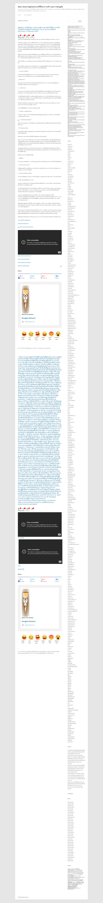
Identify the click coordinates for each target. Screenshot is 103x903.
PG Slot (69, 403)
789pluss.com (70, 162)
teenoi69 (69, 557)
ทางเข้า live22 (70, 646)
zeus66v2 (69, 636)
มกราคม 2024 (70, 854)
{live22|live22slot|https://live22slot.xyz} (76, 54)
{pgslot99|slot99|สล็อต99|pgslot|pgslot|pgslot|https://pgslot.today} (76, 94)
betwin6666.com (71, 219)
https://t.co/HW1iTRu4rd (23, 265)
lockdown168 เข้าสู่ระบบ (72, 340)
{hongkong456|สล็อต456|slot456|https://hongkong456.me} (76, 65)
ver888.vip (70, 613)
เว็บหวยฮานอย (70, 733)
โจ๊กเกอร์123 (70, 741)
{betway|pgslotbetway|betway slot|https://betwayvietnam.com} (75, 127)
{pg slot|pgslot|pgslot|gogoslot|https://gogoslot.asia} (76, 135)
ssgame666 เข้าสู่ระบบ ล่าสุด (73, 544)
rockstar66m (70, 484)
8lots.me (69, 164)
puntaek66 (70, 455)
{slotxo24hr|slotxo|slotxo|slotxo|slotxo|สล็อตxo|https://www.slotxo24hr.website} (76, 102)
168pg (69, 152)
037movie (70, 144)
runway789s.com (71, 490)
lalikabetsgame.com (72, 326)
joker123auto (70, 310)
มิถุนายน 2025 (70, 825)
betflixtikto (70, 213)
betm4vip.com (71, 216)
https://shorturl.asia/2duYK (24, 262)
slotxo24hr (70, 536)
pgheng (69, 417)
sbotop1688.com (71, 502)
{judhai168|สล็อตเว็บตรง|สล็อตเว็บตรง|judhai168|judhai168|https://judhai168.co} (76, 86)
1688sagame (70, 149)
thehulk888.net (71, 564)
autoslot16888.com (72, 194)
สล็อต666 (69, 679)
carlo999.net (70, 238)
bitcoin (69, 226)
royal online (70, 487)
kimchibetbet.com (71, 320)
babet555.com (71, 201)
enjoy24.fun (70, 256)
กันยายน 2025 (70, 820)
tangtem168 (70, 556)
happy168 (70, 288)
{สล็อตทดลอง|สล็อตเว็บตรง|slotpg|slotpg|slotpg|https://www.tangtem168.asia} (76, 106)
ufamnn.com (70, 591)
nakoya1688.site (71, 377)
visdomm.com (71, 618)
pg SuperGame (71, 407)
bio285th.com (70, 224)
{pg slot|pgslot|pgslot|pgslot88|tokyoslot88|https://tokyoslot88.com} (76, 124)
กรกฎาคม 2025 (71, 823)
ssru (68, 546)
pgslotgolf (70, 435)
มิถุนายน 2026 (70, 805)
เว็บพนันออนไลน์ (71, 728)
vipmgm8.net (70, 616)
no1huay (69, 385)
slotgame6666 (70, 532)
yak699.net (70, 628)
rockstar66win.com (72, 485)
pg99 (69, 412)
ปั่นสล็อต (69, 654)
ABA (68, 172)
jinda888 (69, 306)
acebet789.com (71, 176)
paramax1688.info (71, 400)
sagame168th (70, 495)
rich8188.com (70, 477)
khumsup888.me (71, 318)
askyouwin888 (71, 191)
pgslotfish (70, 433)
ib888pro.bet (70, 298)
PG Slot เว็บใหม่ (71, 405)
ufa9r (69, 581)
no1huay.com (70, 387)
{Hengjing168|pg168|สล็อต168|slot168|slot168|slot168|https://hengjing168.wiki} (76, 73)
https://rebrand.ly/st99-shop (26, 226)
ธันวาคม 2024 (70, 835)
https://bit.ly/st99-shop (23, 223)
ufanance (69, 592)
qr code (69, 465)
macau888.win (71, 355)
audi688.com (70, 193)
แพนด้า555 (70, 740)
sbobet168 (70, 500)
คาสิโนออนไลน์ (71, 641)
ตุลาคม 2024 (70, 838)
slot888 (69, 878)
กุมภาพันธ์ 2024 (71, 852)
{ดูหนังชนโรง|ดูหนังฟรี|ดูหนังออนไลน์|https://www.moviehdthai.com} (76, 59)
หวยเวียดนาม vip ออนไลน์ (73, 710)
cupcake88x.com (71, 246)
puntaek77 (70, 457)
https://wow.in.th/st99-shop (24, 255)
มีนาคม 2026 (70, 810)
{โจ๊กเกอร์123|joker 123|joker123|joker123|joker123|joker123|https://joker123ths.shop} (76, 71)
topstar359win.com (72, 569)
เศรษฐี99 (69, 735)
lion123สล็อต (70, 331)
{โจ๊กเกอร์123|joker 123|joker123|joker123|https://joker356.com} (76, 119)
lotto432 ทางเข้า (71, 341)
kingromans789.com (72, 321)
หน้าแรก (19, 15)
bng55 (69, 229)
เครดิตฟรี (69, 716)
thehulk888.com (71, 562)
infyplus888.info (71, 301)
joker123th (70, 311)
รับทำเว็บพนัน (70, 673)
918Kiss (69, 166)
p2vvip (69, 395)
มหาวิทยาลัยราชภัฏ (72, 664)
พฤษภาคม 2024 (71, 847)
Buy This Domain (27, 15)
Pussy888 (70, 459)
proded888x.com (71, 445)
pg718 (69, 408)
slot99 (19, 565)
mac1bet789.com (71, 350)
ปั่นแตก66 (76, 880)
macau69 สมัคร (71, 353)
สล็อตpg (69, 688)
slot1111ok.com (71, 529)
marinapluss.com (71, 357)
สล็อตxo (69, 690)
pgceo (69, 413)
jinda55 (80, 871)
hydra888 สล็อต (71, 296)
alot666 (69, 186)
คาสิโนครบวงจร (71, 639)
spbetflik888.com (71, 537)
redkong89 (70, 472)
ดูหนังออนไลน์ (71, 879)
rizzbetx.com (70, 480)
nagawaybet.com (71, 375)
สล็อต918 (69, 685)
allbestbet (70, 179)
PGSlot (69, 423)
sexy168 (69, 505)
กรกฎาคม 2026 (71, 803)
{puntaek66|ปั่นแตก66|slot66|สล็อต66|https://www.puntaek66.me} (76, 67)
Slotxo (69, 534)
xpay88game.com (71, 626)
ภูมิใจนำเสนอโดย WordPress (23, 897)
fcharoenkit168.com (72, 264)
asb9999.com (70, 189)
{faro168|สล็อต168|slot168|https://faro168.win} (76, 62)
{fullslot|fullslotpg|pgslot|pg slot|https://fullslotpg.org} (74, 52)
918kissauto (70, 169)
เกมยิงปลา (50, 651)
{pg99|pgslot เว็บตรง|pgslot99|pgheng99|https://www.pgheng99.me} (76, 49)
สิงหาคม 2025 (70, 822)
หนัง (39, 651)
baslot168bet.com (71, 208)
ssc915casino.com (71, 542)
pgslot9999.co (70, 430)
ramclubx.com (71, 467)
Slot (68, 526)
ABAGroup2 (70, 174)
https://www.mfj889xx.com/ (73, 295)
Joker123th (81, 872)
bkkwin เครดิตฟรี (71, 228)
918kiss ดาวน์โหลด (71, 167)
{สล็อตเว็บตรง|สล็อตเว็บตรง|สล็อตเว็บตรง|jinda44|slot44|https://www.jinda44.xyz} (76, 83)
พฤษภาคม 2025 (71, 827)
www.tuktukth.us (71, 624)
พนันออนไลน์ (70, 658)
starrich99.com (71, 547)
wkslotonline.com (71, 621)
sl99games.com (71, 524)
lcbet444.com (70, 330)
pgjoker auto (70, 418)
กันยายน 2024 (70, 840)
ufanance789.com (71, 594)
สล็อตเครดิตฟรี (71, 693)
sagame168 (70, 494)
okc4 (69, 388)
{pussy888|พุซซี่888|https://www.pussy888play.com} (76, 37)
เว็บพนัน (53, 651)
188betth (69, 157)
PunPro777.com (71, 454)
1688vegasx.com (71, 151)
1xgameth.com (71, 161)
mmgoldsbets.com (71, 367)
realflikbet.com (71, 470)
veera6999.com (71, 608)
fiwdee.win (70, 269)
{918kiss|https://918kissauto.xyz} (75, 26)
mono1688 (70, 368)
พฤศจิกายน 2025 (71, 817)
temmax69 (70, 559)
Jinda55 (69, 305)
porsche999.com (71, 444)
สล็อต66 (69, 678)
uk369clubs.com (71, 601)
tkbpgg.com (70, 567)
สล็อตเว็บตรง (31, 131)
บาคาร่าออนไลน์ (71, 653)
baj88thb (69, 204)
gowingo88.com (71, 286)
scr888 (69, 504)
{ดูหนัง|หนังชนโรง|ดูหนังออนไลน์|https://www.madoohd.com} (76, 27)
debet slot (70, 249)
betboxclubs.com (71, 211)
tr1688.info (70, 571)
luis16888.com (71, 346)
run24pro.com (71, 489)
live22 (69, 335)
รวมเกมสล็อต (70, 671)
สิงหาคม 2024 (70, 842)
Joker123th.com (71, 313)
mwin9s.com (70, 373)
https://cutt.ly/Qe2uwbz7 (23, 259)
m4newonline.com (71, 348)
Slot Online (70, 527)
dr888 (69, 253)
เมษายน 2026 (70, 808)
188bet (69, 156)
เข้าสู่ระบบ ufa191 (71, 713)
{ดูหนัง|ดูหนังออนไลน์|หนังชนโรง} (75, 55)
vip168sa (69, 614)
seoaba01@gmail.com (30, 321)
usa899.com (70, 603)
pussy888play (70, 462)
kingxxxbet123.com (72, 323)
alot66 (69, 184)
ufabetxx (69, 584)
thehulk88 (70, 561)
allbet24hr (70, 181)
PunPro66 (70, 449)
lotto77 (69, 345)
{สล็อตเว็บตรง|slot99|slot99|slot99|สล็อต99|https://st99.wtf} (76, 79)
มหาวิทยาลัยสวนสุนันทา (72, 666)
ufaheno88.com (71, 589)
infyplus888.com (71, 300)
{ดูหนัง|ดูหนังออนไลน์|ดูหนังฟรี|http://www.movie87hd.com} (75, 35)
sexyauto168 (70, 509)
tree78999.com (71, 574)
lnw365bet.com (71, 338)
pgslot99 (69, 428)
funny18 (69, 278)
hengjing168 (70, 291)
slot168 (69, 531)
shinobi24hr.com (71, 517)
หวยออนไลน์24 (71, 708)
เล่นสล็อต (69, 720)
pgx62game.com (71, 439)
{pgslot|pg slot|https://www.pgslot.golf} (74, 44)
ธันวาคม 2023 (70, 855)
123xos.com (70, 146)
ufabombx (70, 586)
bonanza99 (70, 231)
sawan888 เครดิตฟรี (72, 499)
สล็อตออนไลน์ (70, 691)
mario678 (70, 358)
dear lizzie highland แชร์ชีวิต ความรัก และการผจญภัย (40, 6)
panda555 (70, 398)
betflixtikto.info (71, 214)
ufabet (69, 582)
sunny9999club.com (72, 552)
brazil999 (69, 234)
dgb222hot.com (71, 251)
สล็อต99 (69, 686)
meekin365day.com (72, 363)
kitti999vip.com (71, 325)
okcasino (69, 390)
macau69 (69, 351)
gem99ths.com (71, 283)
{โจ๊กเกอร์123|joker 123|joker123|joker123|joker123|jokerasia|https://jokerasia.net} (76, 129)
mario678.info (70, 360)
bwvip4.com (70, 236)
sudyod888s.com (71, 551)
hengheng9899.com (72, 290)
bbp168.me (70, 209)
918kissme (70, 171)
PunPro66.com (71, 450)
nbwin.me (70, 378)
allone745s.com (71, 182)
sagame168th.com (71, 497)
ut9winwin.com (71, 606)
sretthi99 (41, 66)
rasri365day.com (71, 469)
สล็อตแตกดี (70, 700)
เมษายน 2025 (70, 828)
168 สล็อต (70, 147)
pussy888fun (70, 460)
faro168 (69, 263)
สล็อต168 (69, 676)
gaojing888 (70, 281)
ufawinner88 (70, 597)
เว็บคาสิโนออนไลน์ (71, 721)
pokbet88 (70, 442)
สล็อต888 (69, 683)
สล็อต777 (69, 681)
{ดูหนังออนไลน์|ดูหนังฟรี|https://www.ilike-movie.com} (75, 57)
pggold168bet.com (71, 415)
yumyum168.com (71, 631)
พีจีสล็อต (69, 659)
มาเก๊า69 (69, 669)
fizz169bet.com (71, 271)
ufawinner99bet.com (72, 599)
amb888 (69, 187)
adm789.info (70, 177)
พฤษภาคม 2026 (71, 807)
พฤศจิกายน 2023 (71, 857)
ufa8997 (69, 579)
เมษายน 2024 (70, 849)
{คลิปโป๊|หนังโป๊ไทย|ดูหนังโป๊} (74, 108)
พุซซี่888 (69, 661)
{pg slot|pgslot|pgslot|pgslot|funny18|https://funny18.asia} (76, 112)
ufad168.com (70, 587)
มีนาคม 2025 (70, 830)
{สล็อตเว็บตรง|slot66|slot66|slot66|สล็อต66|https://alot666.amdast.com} (76, 81)
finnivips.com (70, 268)
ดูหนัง (69, 644)
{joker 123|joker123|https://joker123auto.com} (76, 32)
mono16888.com (71, 370)
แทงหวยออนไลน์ (25, 653)
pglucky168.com (71, 422)
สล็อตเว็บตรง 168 (71, 696)
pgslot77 (69, 425)
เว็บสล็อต (69, 730)
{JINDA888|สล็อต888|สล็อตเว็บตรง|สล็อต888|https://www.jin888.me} (76, 92)
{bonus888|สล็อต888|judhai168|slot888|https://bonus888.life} (76, 89)
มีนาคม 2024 (70, 850)
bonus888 (70, 233)
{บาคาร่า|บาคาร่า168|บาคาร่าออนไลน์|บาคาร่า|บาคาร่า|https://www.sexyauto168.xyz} (75, 99)
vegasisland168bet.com (72, 609)
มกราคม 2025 (70, 833)
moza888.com (70, 372)
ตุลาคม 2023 (70, 859)
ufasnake (69, 596)
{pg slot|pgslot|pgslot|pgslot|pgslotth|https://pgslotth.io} (76, 116)
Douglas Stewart (29, 318)
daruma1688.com (71, 248)
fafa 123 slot (70, 261)
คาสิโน (69, 638)
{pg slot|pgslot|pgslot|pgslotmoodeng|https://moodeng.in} (76, 132)
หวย (46, 651)
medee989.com (71, 362)
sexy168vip (70, 507)
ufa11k (69, 577)
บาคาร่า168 (70, 651)
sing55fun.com (71, 519)
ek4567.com (70, 254)
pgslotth (69, 437)
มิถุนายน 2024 (70, 845)
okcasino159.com (71, 392)
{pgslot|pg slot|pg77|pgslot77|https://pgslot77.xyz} (76, 46)
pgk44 (69, 420)
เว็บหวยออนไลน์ (71, 731)
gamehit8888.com (71, 280)
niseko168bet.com (71, 382)
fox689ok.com (71, 273)
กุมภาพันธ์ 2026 (71, 812)
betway (69, 218)
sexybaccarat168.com (72, 510)
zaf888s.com (70, 634)
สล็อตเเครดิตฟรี (71, 698)
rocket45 (69, 482)
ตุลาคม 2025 (70, 818)
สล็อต (69, 674)
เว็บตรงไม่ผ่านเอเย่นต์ (72, 723)
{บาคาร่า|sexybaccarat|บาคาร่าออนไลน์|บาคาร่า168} (75, 42)
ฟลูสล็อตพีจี (70, 663)
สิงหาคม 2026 (70, 802)
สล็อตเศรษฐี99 (21, 537)
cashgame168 (70, 239)
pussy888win (70, 464)
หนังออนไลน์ (42, 651)
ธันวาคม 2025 (70, 815)
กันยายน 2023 (70, 860)
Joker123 (69, 308)
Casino (69, 241)
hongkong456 (70, 293)
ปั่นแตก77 (69, 656)
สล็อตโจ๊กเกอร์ (35, 651)
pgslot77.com (70, 427)
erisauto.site (70, 258)
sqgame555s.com (71, 539)
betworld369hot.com (72, 221)
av (68, 196)
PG (68, 402)
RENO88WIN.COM (71, 474)
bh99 (69, 223)
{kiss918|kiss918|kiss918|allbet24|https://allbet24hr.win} (76, 114)
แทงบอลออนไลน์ (71, 736)
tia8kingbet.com (71, 566)
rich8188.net (70, 479)
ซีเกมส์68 (69, 643)
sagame (69, 492)
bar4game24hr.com (72, 206)
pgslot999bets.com (72, 432)
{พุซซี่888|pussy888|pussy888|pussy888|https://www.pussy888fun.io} (76, 97)
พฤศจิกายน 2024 (71, 837)
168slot (69, 154)
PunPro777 (70, 452)
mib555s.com (70, 365)
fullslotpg (69, 276)
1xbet (69, 159)
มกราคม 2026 (70, 813)
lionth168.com (71, 333)
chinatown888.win (71, 244)
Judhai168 (70, 316)
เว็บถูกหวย (70, 725)
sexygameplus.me (71, 514)
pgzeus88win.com (71, 440)
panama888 (70, 397)
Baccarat (69, 203)
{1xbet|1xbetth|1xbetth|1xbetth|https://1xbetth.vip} (76, 109)
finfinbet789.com (71, 266)
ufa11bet (69, 576)
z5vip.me (69, 633)
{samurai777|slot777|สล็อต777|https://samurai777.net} (75, 122)
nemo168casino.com (72, 380)
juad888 (69, 315)
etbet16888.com (71, 259)
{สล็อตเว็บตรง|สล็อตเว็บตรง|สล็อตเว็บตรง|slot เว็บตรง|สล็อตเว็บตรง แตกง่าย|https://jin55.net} (76, 76)
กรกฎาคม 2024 (71, 843)
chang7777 (70, 243)
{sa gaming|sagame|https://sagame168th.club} (76, 30)
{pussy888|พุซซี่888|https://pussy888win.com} (76, 40)
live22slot (70, 336)
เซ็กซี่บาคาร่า (70, 718)
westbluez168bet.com (72, 619)
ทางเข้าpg (70, 648)
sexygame (70, 512)
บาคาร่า (69, 649)
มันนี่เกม (69, 668)
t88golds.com (70, 554)
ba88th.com (70, 198)
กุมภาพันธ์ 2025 (71, 832)
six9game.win (70, 522)
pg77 (69, 410)
